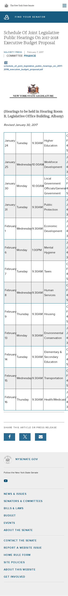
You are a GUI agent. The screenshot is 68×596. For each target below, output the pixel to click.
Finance (30, 55)
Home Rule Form (17, 555)
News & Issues (15, 494)
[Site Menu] (64, 5)
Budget (10, 515)
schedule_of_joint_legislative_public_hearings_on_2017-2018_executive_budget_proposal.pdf (33, 68)
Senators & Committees (23, 501)
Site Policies (14, 562)
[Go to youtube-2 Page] (6, 481)
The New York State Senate (22, 6)
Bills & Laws (14, 508)
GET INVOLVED (14, 577)
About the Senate (18, 530)
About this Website (20, 569)
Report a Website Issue (23, 548)
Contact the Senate (20, 540)
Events (9, 523)
